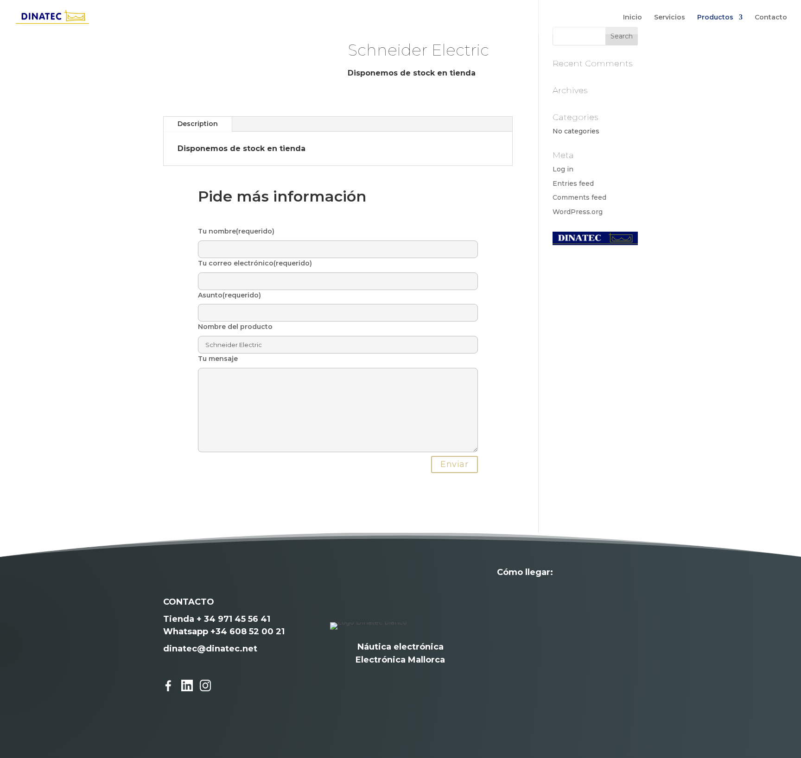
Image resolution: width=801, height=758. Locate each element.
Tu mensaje (218, 358)
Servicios (669, 17)
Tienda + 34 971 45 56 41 (216, 619)
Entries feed (573, 183)
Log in (563, 169)
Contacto (771, 17)
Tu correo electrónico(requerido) (255, 263)
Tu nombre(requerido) (236, 231)
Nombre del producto (235, 326)
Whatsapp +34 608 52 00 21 (224, 631)
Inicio (632, 17)
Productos (715, 17)
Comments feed (579, 197)
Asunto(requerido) (229, 295)
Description (198, 124)
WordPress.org (578, 212)
